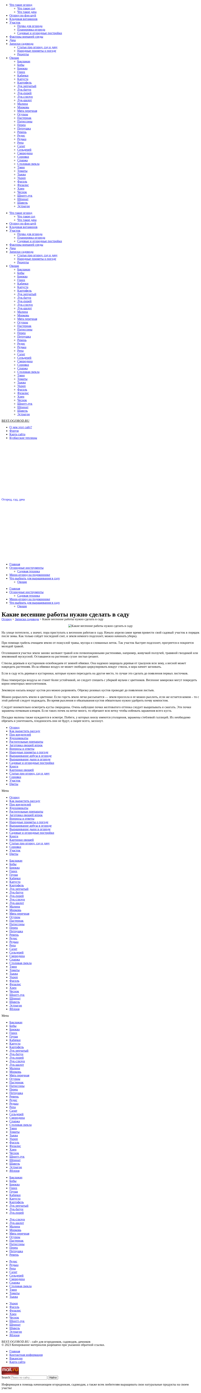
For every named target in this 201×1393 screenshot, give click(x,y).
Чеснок (22, 192)
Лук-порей (24, 93)
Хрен (20, 188)
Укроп (21, 178)
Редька (21, 139)
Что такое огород (20, 4)
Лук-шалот (24, 100)
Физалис (23, 185)
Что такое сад (26, 8)
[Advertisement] (100, 470)
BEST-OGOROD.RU (15, 420)
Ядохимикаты (18, 738)
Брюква (22, 68)
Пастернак (24, 118)
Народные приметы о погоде (36, 50)
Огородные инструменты (26, 567)
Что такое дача (27, 12)
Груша (13, 874)
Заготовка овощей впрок (26, 745)
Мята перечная (27, 110)
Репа (20, 142)
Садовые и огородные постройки (39, 33)
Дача (12, 40)
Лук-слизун (25, 96)
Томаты (22, 171)
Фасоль (22, 181)
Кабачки (22, 75)
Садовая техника (28, 571)
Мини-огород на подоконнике (29, 574)
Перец (21, 125)
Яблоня (14, 1009)
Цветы (13, 784)
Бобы (20, 65)
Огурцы (22, 114)
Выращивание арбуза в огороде (30, 755)
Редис (21, 135)
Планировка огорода (31, 29)
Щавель (22, 202)
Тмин (21, 167)
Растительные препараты (26, 741)
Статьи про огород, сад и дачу (37, 47)
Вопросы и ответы (21, 748)
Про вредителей (20, 734)
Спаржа (22, 160)
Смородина (25, 153)
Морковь (23, 107)
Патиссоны (24, 121)
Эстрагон (23, 206)
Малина (22, 103)
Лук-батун (24, 89)
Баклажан (23, 61)
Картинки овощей (21, 770)
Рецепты (23, 54)
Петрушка (24, 128)
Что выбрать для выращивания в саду (34, 578)
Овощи (14, 57)
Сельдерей (24, 149)
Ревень (21, 132)
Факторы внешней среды (26, 36)
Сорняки (23, 156)
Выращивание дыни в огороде (29, 759)
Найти (53, 1377)
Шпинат (22, 199)
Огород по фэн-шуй (22, 15)
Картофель (24, 82)
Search (6, 1377)
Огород (14, 727)
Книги (13, 766)
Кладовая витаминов (23, 19)
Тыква (21, 174)
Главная (14, 564)
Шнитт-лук (24, 195)
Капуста (22, 79)
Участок (14, 22)
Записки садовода (21, 43)
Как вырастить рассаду (24, 731)
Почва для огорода (29, 26)
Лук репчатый (26, 86)
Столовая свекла (28, 163)
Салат (21, 146)
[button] (100, 791)
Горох (21, 72)
